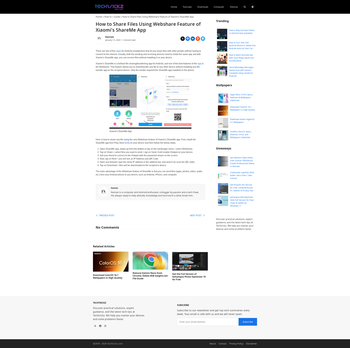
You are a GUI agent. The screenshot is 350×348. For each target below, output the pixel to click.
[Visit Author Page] (103, 191)
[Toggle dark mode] (253, 7)
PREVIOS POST (106, 215)
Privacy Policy (236, 343)
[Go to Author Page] (99, 37)
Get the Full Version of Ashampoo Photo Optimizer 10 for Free (189, 276)
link (127, 143)
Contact (223, 343)
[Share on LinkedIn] (193, 38)
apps (119, 51)
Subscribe (248, 321)
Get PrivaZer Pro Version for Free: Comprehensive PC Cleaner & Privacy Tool (241, 187)
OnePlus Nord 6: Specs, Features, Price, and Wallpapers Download (241, 134)
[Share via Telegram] (203, 38)
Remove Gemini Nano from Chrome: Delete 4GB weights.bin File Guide (150, 275)
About (213, 343)
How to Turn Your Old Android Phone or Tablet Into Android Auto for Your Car (242, 45)
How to (108, 16)
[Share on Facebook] (188, 38)
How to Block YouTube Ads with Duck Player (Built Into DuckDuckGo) (241, 58)
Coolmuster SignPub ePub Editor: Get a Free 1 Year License (242, 175)
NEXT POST (196, 215)
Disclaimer (251, 343)
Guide (117, 16)
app (199, 63)
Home (99, 16)
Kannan (109, 36)
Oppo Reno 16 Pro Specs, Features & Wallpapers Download (241, 97)
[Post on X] (182, 38)
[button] (245, 7)
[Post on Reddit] (198, 38)
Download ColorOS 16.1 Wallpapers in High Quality (107, 276)
